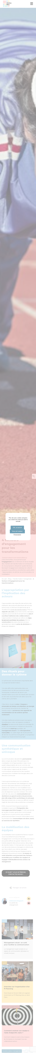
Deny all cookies (17, 531)
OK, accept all (17, 527)
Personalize (17, 534)
